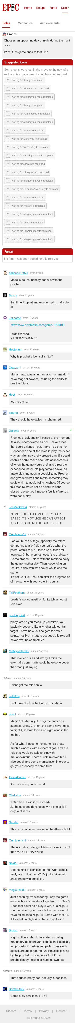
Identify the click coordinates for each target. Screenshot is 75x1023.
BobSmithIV (16, 989)
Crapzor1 (15, 367)
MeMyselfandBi (19, 651)
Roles (6, 23)
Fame (53, 7)
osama (13, 412)
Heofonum (15, 349)
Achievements (50, 23)
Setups (40, 7)
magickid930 (17, 890)
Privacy (44, 1011)
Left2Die (14, 696)
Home (28, 7)
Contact (61, 1011)
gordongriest (17, 615)
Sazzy (13, 295)
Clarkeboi (15, 795)
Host (12, 394)
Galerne (14, 430)
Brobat (13, 930)
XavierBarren (17, 777)
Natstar (13, 822)
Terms (27, 1011)
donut (12, 714)
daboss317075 (18, 273)
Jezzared (15, 318)
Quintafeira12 (17, 534)
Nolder (13, 863)
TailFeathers (17, 592)
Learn (65, 7)
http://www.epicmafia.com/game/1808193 (37, 325)
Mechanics (25, 23)
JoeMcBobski (18, 507)
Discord (11, 1011)
